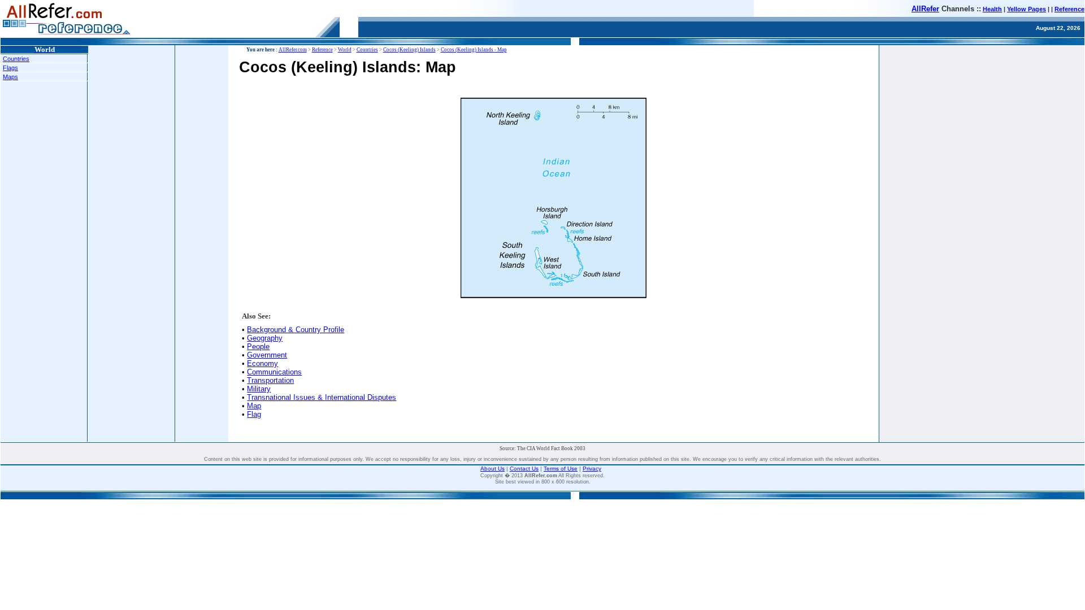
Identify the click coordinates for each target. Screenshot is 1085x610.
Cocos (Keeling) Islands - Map (474, 50)
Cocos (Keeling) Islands (409, 50)
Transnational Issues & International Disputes (321, 397)
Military (259, 389)
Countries (16, 58)
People (258, 346)
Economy (262, 363)
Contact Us (524, 468)
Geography (265, 338)
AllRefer (925, 9)
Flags (10, 67)
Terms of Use (561, 468)
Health (992, 9)
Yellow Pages (1026, 9)
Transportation (270, 380)
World (344, 50)
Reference (1069, 9)
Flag (254, 414)
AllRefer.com (293, 50)
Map (254, 406)
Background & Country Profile (295, 329)
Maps (10, 76)
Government (267, 355)
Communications (274, 372)
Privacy (592, 468)
